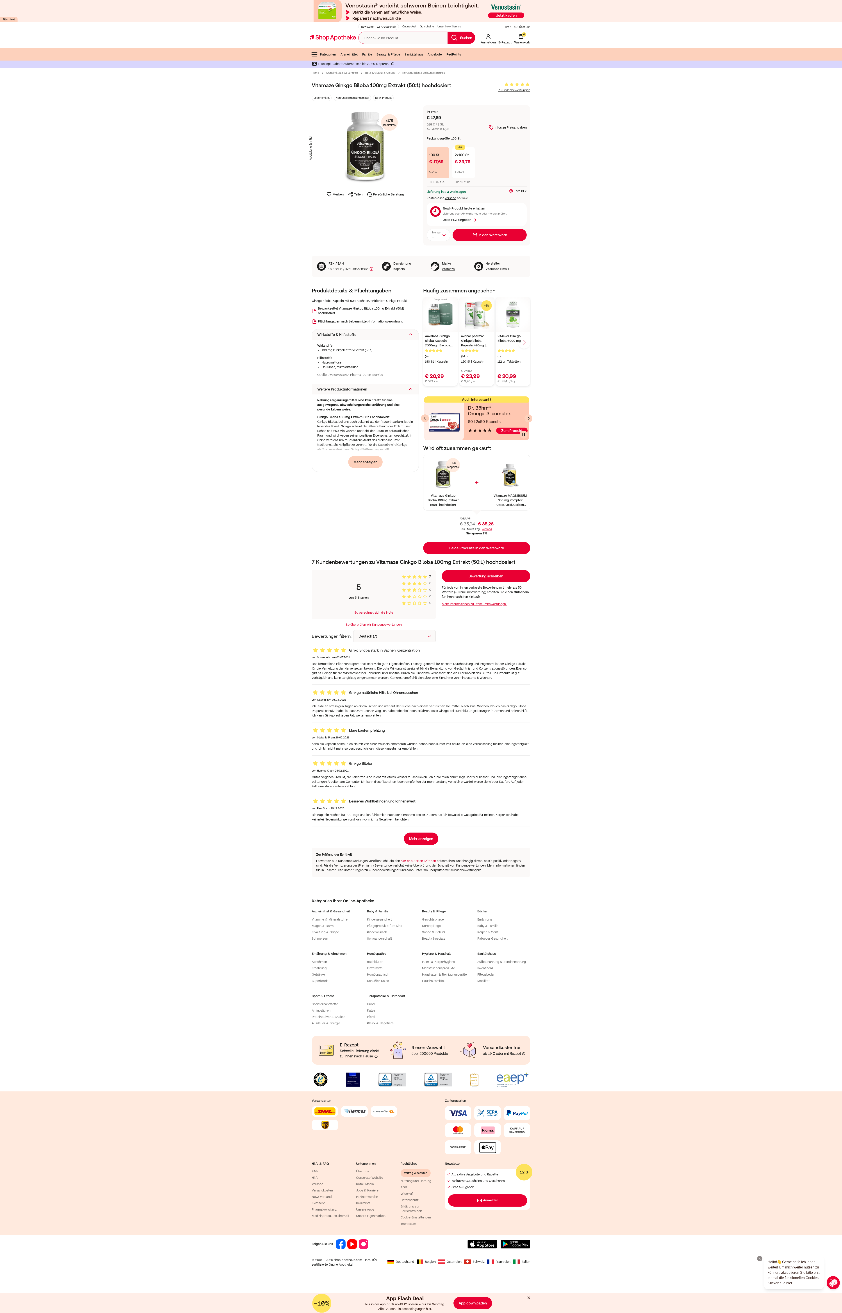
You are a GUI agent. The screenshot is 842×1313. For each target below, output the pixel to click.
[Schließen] (485, 592)
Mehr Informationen (421, 701)
